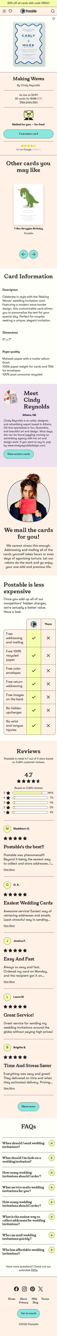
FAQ (34, 1299)
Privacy (23, 1302)
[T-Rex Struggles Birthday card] (28, 204)
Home (12, 1299)
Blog (35, 1302)
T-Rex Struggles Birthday (28, 229)
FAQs (34, 1270)
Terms (45, 1299)
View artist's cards (18, 454)
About (23, 1299)
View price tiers (29, 102)
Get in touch (28, 1313)
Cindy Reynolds (30, 85)
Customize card (28, 133)
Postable (28, 233)
